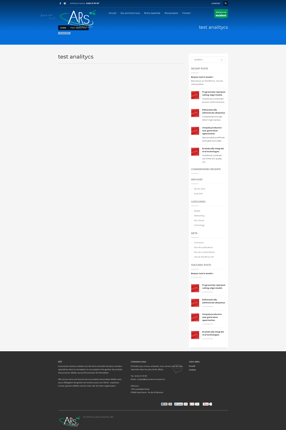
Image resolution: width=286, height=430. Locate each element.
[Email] (65, 3)
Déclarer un (221, 14)
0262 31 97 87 (92, 3)
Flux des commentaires (204, 252)
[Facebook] (60, 3)
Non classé (199, 220)
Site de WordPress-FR (204, 256)
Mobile (197, 210)
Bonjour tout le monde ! (202, 77)
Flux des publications (203, 247)
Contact (192, 369)
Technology (199, 225)
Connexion (199, 242)
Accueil (192, 366)
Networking (199, 215)
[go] (222, 60)
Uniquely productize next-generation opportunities (212, 130)
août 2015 (198, 193)
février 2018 (199, 188)
